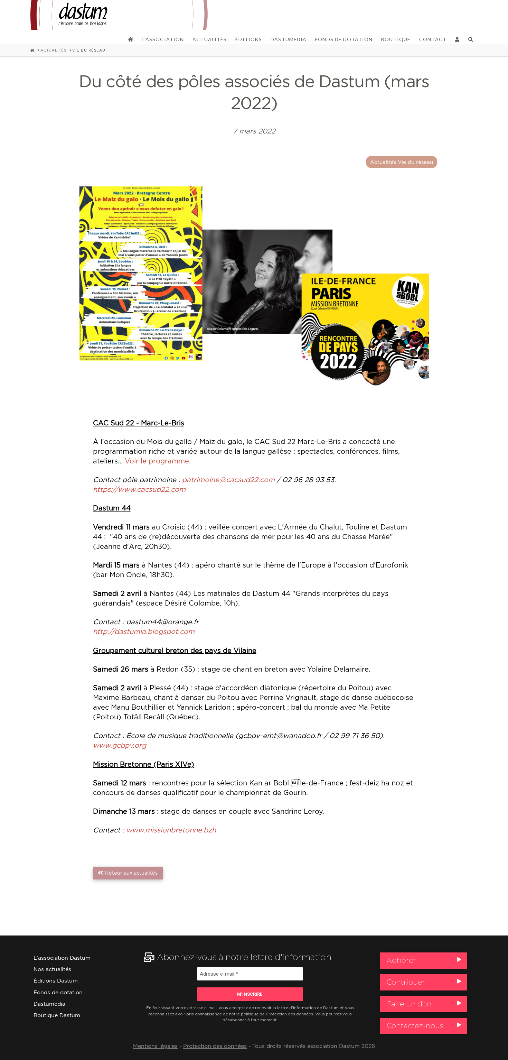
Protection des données (289, 1014)
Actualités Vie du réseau (401, 162)
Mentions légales (155, 1046)
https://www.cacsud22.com (139, 489)
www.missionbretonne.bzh (171, 829)
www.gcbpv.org (119, 745)
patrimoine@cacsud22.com (229, 479)
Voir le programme (157, 460)
